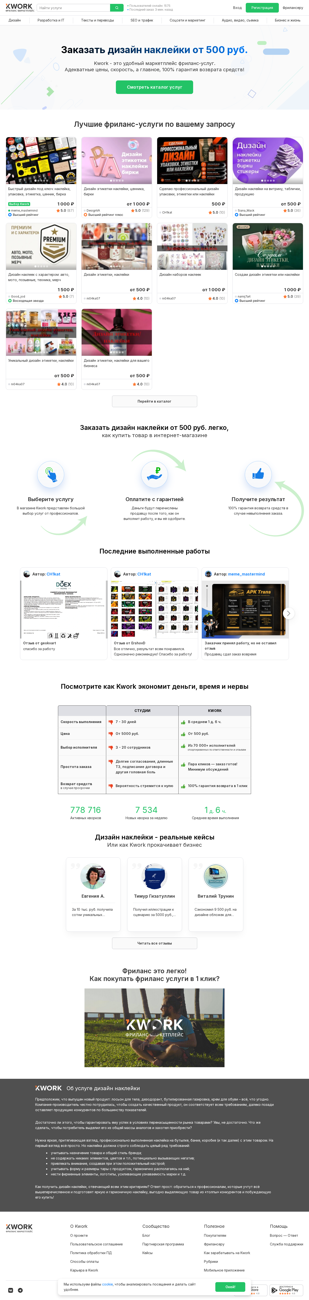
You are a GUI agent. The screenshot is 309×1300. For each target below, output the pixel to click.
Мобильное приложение (224, 1270)
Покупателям (215, 1235)
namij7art (244, 296)
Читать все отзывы (154, 943)
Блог (146, 1235)
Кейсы (147, 1253)
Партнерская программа (163, 1244)
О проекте (79, 1235)
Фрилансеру (293, 8)
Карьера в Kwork (84, 1270)
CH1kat (167, 212)
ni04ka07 (93, 298)
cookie (107, 1284)
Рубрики (211, 1261)
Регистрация (262, 8)
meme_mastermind (24, 210)
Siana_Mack (246, 210)
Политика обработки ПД (91, 1253)
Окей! (230, 1287)
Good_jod (18, 296)
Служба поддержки (286, 1244)
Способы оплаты (84, 1261)
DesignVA (93, 210)
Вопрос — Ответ (284, 1235)
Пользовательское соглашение (96, 1244)
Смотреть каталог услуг (154, 87)
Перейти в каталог (154, 401)
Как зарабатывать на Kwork (227, 1253)
